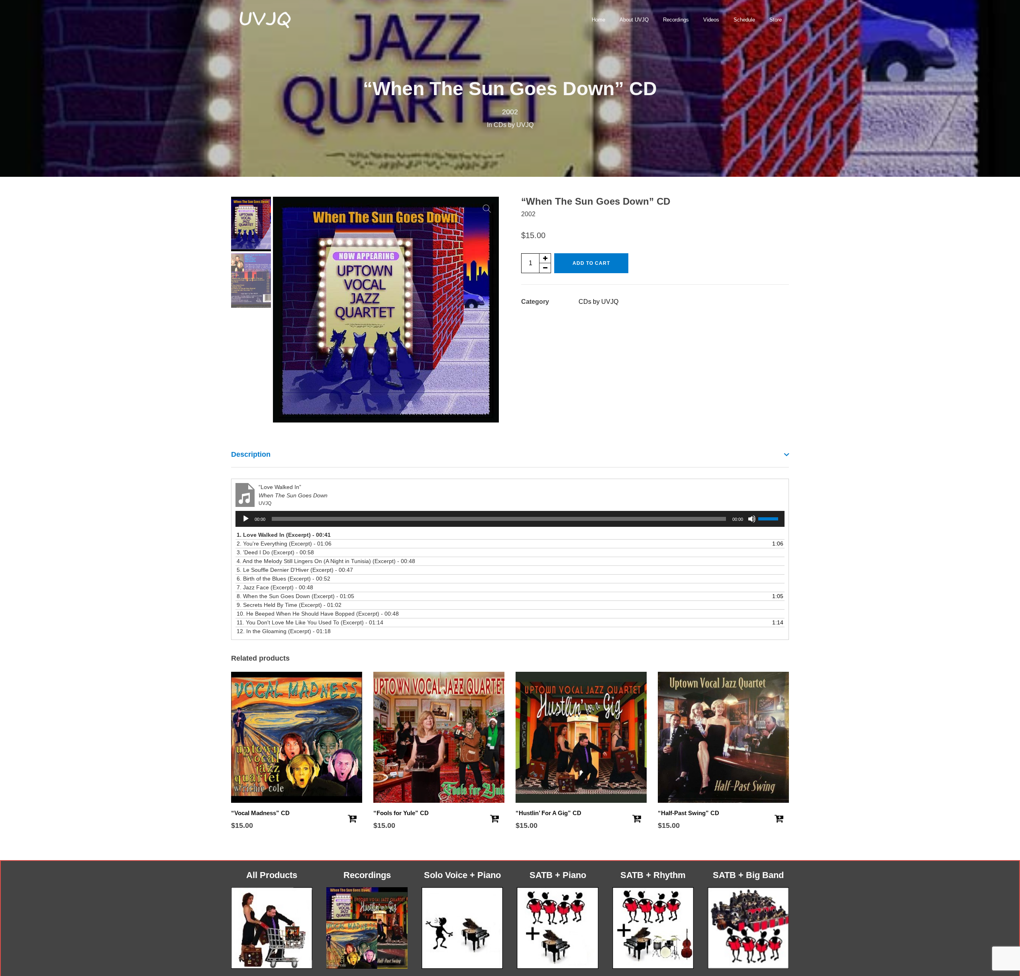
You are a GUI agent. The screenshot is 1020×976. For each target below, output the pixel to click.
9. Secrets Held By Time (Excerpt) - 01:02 (289, 605)
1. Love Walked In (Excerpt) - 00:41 (284, 535)
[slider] (769, 518)
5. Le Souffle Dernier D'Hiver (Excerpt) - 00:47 (295, 570)
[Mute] (752, 519)
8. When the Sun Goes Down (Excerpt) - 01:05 (295, 596)
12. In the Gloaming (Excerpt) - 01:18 (284, 631)
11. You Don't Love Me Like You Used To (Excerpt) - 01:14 (310, 622)
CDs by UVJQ (514, 124)
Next (489, 310)
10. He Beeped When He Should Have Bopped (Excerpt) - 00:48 (318, 613)
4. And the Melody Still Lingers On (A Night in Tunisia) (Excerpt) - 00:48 (326, 561)
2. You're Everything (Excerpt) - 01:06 (284, 543)
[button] (487, 209)
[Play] (246, 519)
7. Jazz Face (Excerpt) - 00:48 (275, 587)
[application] (510, 519)
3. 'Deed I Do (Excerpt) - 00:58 (275, 552)
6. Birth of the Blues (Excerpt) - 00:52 (283, 578)
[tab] (510, 454)
